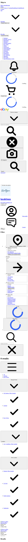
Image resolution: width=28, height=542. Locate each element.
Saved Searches (7, 48)
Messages (5, 56)
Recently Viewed (7, 39)
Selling (5, 45)
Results (8, 5)
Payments (5, 51)
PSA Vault (5, 57)
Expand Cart (3, 96)
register (10, 8)
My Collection (6, 55)
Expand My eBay (4, 35)
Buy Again (5, 44)
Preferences (6, 53)
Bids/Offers (6, 40)
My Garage (6, 52)
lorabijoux (6, 199)
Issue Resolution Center (8, 58)
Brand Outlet (18, 8)
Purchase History (7, 43)
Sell (1, 10)
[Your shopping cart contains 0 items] (11, 94)
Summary (5, 38)
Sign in (5, 8)
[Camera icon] (12, 153)
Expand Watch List (5, 23)
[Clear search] (12, 142)
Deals (13, 8)
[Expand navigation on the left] (12, 367)
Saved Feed (6, 47)
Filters (2, 6)
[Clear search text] (12, 350)
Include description (6, 185)
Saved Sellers (6, 49)
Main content (4, 5)
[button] (13, 166)
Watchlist (5, 42)
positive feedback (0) (6, 202)
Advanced (3, 172)
